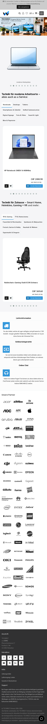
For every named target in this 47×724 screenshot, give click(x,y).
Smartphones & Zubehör (11, 110)
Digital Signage (8, 115)
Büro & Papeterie (9, 120)
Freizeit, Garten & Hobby (12, 227)
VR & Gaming (7, 217)
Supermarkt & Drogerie (11, 233)
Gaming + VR (20, 205)
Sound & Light (33, 115)
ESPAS (6, 641)
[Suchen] (20, 13)
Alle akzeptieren (23, 7)
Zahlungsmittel (6, 674)
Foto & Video (21, 115)
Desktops (16, 105)
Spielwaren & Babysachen (33, 222)
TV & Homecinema (21, 217)
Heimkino (7, 205)
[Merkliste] (27, 13)
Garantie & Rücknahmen (9, 681)
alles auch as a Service (14, 97)
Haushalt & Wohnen (30, 227)
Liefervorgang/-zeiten (8, 677)
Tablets (25, 105)
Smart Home (34, 202)
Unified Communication (31, 110)
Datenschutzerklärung (33, 4)
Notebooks (7, 105)
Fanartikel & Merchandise (12, 222)
